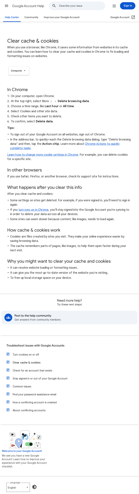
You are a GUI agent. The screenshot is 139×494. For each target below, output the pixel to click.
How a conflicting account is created (35, 402)
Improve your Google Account (61, 17)
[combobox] (82, 6)
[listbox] (19, 70)
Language (15, 482)
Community (31, 17)
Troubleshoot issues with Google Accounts (35, 345)
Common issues (22, 386)
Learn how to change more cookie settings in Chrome (42, 155)
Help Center (12, 17)
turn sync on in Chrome (33, 210)
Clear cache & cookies (27, 362)
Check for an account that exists (32, 370)
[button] (6, 5)
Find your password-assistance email (34, 394)
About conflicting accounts (29, 410)
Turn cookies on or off (26, 354)
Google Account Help (28, 6)
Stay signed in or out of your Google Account (40, 378)
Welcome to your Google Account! (22, 451)
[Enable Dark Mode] (34, 487)
